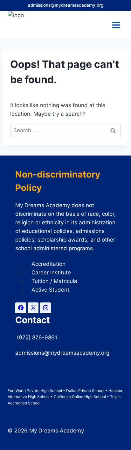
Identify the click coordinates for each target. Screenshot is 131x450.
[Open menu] (116, 24)
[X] (33, 307)
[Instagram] (45, 307)
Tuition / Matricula (54, 281)
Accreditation (48, 264)
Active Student (50, 290)
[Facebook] (20, 307)
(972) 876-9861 (38, 337)
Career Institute (51, 272)
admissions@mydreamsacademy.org (65, 5)
